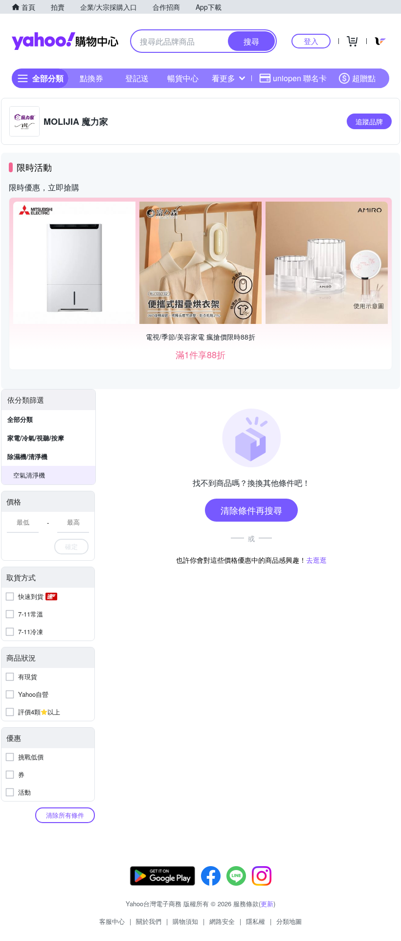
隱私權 (255, 921)
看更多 (223, 78)
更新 (267, 903)
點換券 (91, 78)
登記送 (137, 78)
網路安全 (222, 921)
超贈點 (364, 78)
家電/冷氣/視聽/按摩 (35, 437)
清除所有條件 (65, 815)
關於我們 (148, 921)
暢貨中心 (183, 78)
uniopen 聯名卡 (300, 78)
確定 (71, 546)
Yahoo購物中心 (65, 41)
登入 (311, 41)
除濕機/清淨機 (27, 456)
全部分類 (20, 419)
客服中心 (112, 921)
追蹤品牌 (369, 121)
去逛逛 (316, 560)
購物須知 (185, 921)
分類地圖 (289, 921)
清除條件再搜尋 (251, 510)
